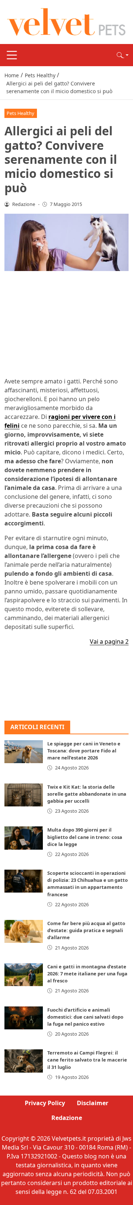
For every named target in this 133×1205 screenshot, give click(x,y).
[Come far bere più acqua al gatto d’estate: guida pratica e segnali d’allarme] (23, 931)
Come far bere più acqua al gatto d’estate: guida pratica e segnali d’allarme (86, 930)
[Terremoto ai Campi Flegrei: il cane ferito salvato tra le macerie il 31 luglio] (23, 1060)
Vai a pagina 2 (109, 641)
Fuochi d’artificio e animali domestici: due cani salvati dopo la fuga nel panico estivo (85, 1016)
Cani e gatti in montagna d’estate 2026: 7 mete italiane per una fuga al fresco (87, 973)
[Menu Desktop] (11, 55)
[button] (123, 55)
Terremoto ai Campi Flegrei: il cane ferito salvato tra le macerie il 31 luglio (87, 1059)
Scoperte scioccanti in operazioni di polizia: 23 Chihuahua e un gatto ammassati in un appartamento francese (87, 884)
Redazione (66, 1118)
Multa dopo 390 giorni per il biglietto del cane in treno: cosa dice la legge (84, 836)
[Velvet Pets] (66, 21)
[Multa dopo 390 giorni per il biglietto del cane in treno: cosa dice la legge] (23, 837)
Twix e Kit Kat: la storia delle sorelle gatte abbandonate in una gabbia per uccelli (86, 793)
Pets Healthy (20, 113)
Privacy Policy (45, 1103)
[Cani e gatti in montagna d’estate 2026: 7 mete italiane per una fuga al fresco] (23, 974)
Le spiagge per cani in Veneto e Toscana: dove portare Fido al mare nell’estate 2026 (83, 750)
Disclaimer (92, 1103)
